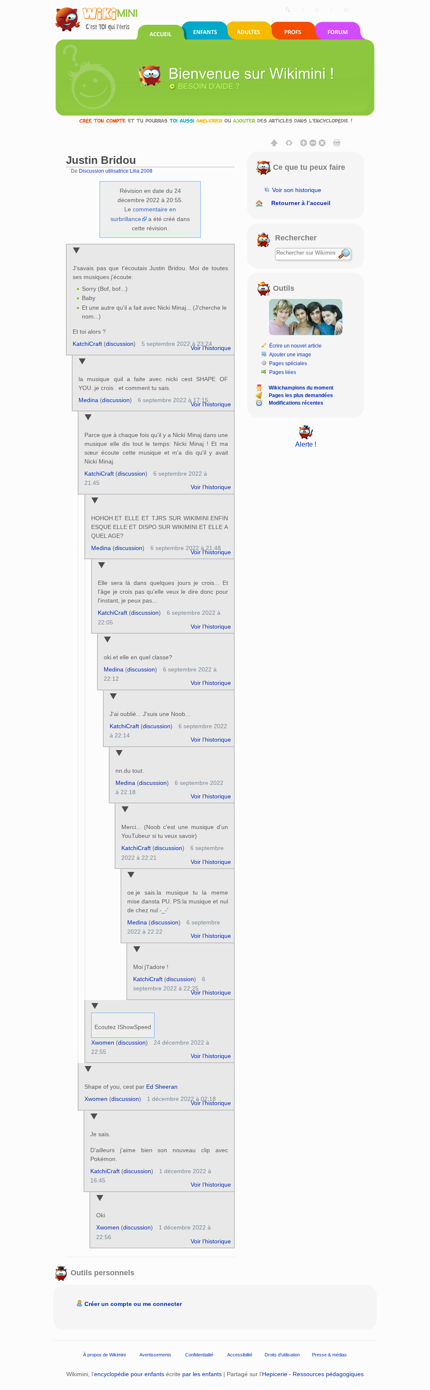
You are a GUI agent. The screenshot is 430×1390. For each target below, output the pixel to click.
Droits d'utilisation (282, 1354)
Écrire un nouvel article (295, 346)
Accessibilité (239, 1354)
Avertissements (155, 1354)
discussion (120, 343)
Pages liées (282, 372)
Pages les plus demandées (301, 395)
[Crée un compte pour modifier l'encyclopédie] (215, 120)
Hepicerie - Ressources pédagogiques (313, 1374)
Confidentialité (199, 1354)
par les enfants (202, 1374)
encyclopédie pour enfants (129, 1374)
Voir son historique (296, 190)
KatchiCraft (87, 343)
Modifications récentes (296, 403)
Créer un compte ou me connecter (133, 1303)
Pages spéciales (288, 363)
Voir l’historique (211, 348)
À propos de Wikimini (104, 1354)
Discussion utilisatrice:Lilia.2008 (115, 171)
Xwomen (102, 1042)
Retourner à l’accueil (300, 203)
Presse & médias (329, 1354)
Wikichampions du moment (301, 388)
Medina (88, 400)
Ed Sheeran (162, 1086)
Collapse (76, 251)
